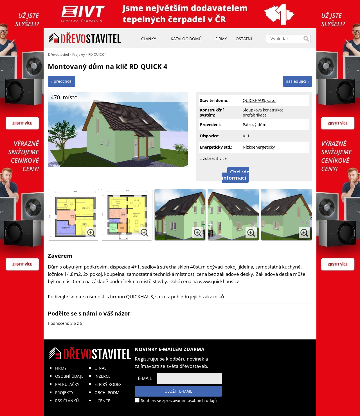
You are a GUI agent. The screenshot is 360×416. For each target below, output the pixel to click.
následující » (297, 81)
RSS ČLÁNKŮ (67, 400)
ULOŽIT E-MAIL (178, 391)
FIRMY (61, 368)
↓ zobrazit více (213, 158)
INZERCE (102, 376)
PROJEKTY (64, 392)
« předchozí (62, 81)
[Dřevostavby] (84, 38)
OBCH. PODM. (107, 392)
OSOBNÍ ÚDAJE (69, 376)
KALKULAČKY (67, 384)
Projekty (78, 54)
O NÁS (100, 368)
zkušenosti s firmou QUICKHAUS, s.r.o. (125, 296)
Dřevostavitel (58, 54)
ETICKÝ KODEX (108, 384)
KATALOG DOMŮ (186, 38)
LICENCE (102, 400)
